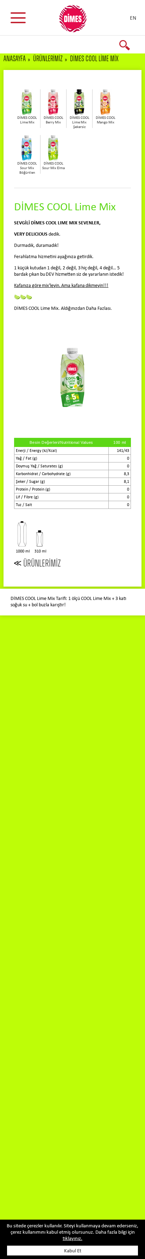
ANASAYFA (15, 59)
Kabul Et (72, 1251)
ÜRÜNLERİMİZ (48, 59)
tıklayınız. (72, 1238)
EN (133, 18)
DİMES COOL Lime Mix (94, 59)
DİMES (76, 21)
